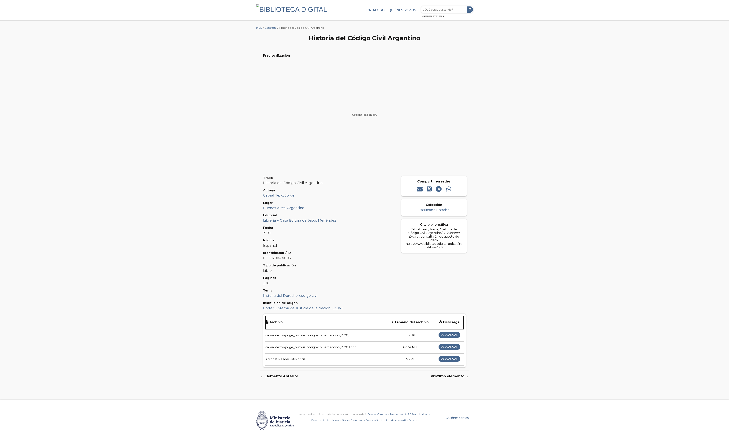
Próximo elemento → (450, 376)
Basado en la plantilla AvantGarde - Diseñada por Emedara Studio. (347, 420)
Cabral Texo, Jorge (278, 195)
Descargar (449, 334)
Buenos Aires (274, 208)
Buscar (470, 9)
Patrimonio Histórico (434, 210)
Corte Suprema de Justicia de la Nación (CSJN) (303, 308)
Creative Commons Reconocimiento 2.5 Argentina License (399, 414)
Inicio (258, 27)
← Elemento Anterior (279, 376)
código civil (308, 296)
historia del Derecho (280, 296)
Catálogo (375, 10)
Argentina (295, 208)
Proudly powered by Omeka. (402, 420)
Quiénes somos (402, 10)
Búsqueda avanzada (433, 15)
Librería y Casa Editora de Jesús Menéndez (299, 220)
